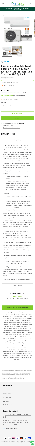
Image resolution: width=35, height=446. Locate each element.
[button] (3, 3)
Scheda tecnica (17, 285)
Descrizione (17, 140)
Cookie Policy (7, 397)
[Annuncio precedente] (3, 9)
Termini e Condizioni (8, 390)
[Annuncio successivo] (32, 9)
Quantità (3, 102)
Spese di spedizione (12, 92)
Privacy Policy (7, 393)
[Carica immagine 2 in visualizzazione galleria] (17, 51)
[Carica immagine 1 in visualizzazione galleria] (7, 51)
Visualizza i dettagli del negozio (11, 128)
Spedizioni (6, 401)
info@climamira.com (11, 428)
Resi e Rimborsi (7, 405)
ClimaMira (7, 441)
